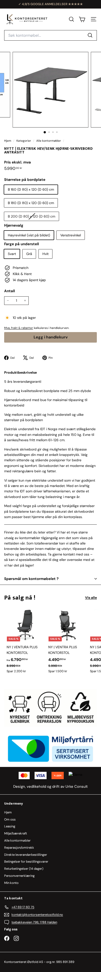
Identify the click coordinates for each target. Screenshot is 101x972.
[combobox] (50, 35)
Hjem (8, 141)
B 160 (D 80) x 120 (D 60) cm (31, 189)
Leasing (9, 826)
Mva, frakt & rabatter (18, 328)
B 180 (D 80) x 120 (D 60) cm (31, 203)
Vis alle (91, 597)
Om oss (10, 819)
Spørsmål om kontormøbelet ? (31, 578)
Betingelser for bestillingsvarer (26, 861)
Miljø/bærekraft (15, 833)
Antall (9, 291)
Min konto (11, 883)
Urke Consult (76, 786)
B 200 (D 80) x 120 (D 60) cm (33, 216)
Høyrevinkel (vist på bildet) (29, 235)
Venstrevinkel (70, 235)
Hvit (45, 254)
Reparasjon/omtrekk (19, 847)
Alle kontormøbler (48, 141)
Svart (12, 254)
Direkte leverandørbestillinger (25, 855)
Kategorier (24, 141)
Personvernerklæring (19, 876)
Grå (29, 254)
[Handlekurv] (82, 19)
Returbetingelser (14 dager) (23, 869)
